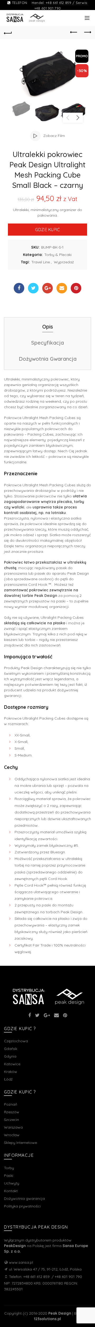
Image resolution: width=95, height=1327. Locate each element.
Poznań (10, 1104)
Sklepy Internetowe (20, 1142)
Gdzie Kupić (47, 229)
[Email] (61, 288)
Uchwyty (11, 1183)
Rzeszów (11, 1112)
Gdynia (10, 1056)
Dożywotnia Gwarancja (48, 358)
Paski (8, 1175)
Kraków (10, 1071)
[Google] (47, 288)
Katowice (12, 1064)
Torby (9, 1168)
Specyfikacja (47, 342)
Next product (87, 32)
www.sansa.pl (21, 1262)
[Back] (8, 32)
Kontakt (11, 1190)
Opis (47, 326)
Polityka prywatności (22, 1206)
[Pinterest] (76, 288)
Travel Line (40, 262)
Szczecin (11, 1119)
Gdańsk (10, 1048)
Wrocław (12, 1135)
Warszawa (13, 1127)
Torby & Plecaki (58, 254)
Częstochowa (16, 1041)
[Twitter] (33, 288)
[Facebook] (19, 288)
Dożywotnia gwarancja (24, 1198)
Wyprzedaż (64, 262)
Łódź (8, 1079)
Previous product (73, 32)
